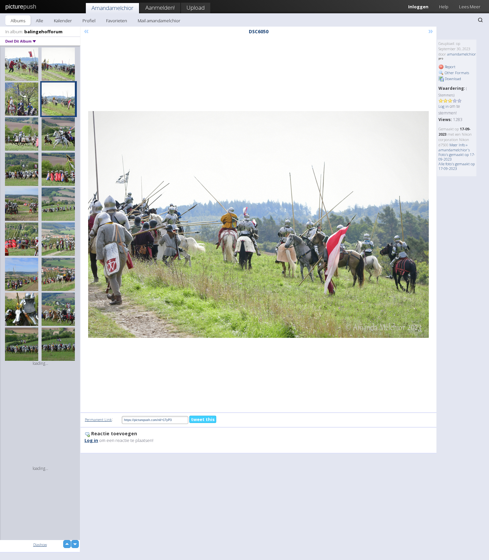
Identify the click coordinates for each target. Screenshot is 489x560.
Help (443, 7)
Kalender (63, 21)
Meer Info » (458, 144)
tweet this (203, 419)
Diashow (40, 544)
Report (449, 66)
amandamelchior (461, 54)
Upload (196, 7)
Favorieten (116, 21)
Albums (18, 21)
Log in (443, 106)
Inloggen (418, 7)
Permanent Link (98, 419)
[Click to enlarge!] (258, 224)
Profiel (88, 21)
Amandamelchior (112, 8)
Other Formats (456, 72)
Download (452, 78)
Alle (39, 21)
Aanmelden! (160, 7)
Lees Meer (469, 7)
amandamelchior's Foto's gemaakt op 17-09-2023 (456, 154)
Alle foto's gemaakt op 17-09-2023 (456, 166)
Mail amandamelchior (159, 21)
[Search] (480, 20)
